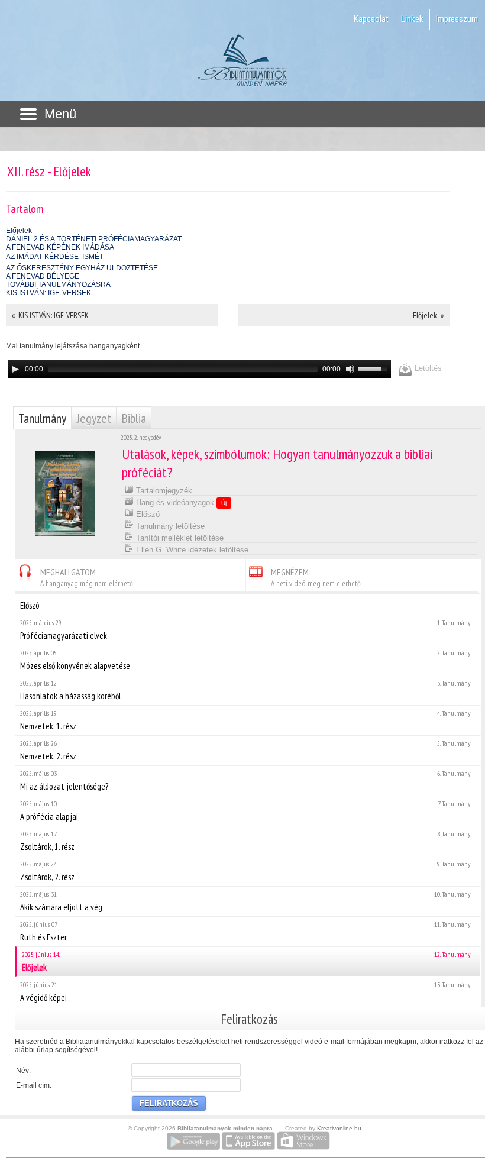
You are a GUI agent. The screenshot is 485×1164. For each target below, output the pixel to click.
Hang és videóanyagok (180, 502)
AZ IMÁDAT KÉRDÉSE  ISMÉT (55, 257)
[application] (199, 369)
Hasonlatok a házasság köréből (245, 689)
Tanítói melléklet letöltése (179, 538)
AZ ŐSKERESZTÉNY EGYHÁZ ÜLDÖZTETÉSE (82, 268)
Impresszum (457, 19)
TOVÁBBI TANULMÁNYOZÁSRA (58, 284)
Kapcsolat (371, 19)
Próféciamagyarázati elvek (245, 629)
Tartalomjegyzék (163, 490)
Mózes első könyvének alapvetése (245, 659)
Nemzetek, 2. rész (245, 750)
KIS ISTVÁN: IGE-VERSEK (48, 293)
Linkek (412, 19)
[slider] (374, 368)
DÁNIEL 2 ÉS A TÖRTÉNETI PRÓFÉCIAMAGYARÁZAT (94, 239)
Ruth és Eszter (245, 931)
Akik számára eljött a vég (245, 901)
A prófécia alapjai (245, 810)
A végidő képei (245, 991)
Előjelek (19, 231)
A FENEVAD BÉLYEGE (42, 276)
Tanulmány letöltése (169, 526)
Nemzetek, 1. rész (245, 720)
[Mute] (350, 369)
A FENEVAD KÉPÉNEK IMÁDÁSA (60, 247)
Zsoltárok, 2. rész (245, 870)
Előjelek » (428, 315)
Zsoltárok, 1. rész (245, 840)
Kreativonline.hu (339, 1128)
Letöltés (427, 368)
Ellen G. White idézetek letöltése (191, 549)
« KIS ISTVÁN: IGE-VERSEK (50, 315)
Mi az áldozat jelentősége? (245, 780)
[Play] (15, 369)
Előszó (147, 514)
